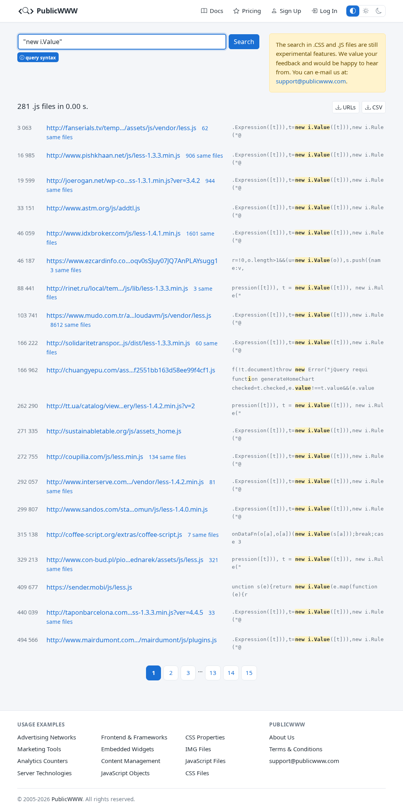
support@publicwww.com (311, 81)
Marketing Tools (39, 749)
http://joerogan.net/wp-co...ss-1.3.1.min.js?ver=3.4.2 (123, 180)
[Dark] (378, 11)
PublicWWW (56, 10)
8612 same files (70, 324)
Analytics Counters (42, 761)
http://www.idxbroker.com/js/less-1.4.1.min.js (113, 233)
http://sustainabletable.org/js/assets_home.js (113, 431)
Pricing (251, 11)
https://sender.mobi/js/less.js (89, 587)
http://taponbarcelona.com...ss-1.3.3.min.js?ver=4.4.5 (124, 612)
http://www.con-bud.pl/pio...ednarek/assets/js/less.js (124, 559)
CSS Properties (205, 737)
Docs (216, 11)
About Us (281, 737)
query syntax (40, 57)
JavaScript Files (205, 761)
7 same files (203, 534)
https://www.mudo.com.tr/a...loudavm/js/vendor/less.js (128, 315)
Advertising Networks (46, 737)
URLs (348, 107)
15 (249, 672)
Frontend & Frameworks (134, 737)
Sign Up (290, 11)
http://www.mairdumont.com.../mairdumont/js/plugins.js (131, 640)
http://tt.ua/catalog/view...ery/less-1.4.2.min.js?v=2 (120, 406)
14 (231, 672)
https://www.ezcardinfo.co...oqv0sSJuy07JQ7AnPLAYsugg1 (132, 260)
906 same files (204, 155)
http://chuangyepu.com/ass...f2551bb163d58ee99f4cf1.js (130, 370)
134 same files (167, 457)
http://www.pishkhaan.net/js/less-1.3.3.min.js (113, 155)
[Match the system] (352, 11)
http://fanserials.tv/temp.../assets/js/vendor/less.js (121, 127)
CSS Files (197, 773)
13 (212, 672)
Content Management (130, 761)
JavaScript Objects (125, 773)
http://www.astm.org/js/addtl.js (93, 208)
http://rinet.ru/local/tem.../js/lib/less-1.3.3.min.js (117, 288)
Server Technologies (44, 773)
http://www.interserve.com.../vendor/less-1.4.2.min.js (125, 481)
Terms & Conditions (295, 749)
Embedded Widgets (127, 749)
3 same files (65, 270)
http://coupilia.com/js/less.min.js (94, 456)
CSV (376, 107)
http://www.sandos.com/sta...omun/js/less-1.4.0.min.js (127, 509)
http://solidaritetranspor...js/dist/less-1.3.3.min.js (118, 343)
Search (244, 41)
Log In (328, 11)
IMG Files (198, 749)
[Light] (365, 11)
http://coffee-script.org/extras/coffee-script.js (114, 534)
